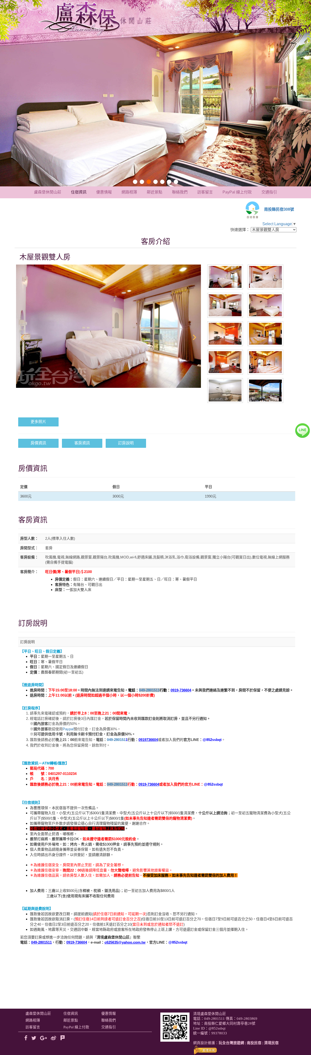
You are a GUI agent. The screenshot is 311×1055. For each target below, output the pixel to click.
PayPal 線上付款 (237, 192)
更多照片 (38, 422)
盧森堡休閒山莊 (47, 192)
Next (195, 337)
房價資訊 (38, 443)
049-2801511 (149, 690)
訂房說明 (126, 443)
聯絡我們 (180, 192)
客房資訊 (82, 443)
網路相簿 (129, 192)
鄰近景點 (154, 192)
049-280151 (117, 740)
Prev (22, 337)
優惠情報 (104, 192)
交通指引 (269, 192)
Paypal (68, 729)
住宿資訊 (78, 192)
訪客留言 (205, 192)
